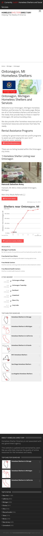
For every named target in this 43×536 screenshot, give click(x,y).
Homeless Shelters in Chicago (21, 317)
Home (3, 66)
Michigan (9, 66)
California (5, 499)
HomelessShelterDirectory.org (21, 533)
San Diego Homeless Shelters (21, 364)
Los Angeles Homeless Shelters (21, 374)
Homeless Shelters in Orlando (21, 345)
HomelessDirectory (16, 12)
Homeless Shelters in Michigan (21, 326)
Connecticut (6, 525)
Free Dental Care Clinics (10, 256)
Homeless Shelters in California (22, 336)
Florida (5, 505)
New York (6, 495)
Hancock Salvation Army (13, 184)
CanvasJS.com (38, 235)
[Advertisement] (21, 40)
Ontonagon (17, 66)
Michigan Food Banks (9, 250)
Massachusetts (7, 512)
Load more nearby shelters (13, 241)
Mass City (15, 300)
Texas (4, 515)
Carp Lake (15, 305)
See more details (10, 198)
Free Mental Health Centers (11, 269)
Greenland (15, 295)
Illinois (5, 519)
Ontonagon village (18, 280)
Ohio (4, 509)
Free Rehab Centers (8, 262)
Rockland (15, 290)
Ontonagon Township (19, 285)
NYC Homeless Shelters (19, 355)
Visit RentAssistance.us (12, 143)
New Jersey (6, 522)
